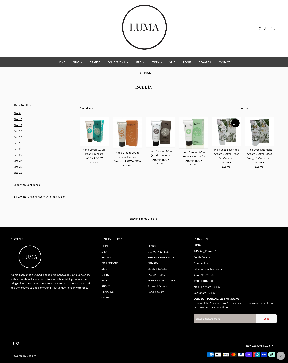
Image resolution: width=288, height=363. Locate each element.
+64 (196, 275)
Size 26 (18, 166)
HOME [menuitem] (62, 62)
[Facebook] (13, 346)
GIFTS (105, 274)
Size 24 (18, 160)
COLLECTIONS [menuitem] (117, 62)
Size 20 (18, 149)
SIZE (104, 268)
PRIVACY (153, 263)
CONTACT (107, 297)
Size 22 (18, 155)
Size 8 (17, 113)
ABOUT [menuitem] (187, 62)
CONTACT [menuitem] (224, 62)
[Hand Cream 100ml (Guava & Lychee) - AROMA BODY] (193, 133)
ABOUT (106, 286)
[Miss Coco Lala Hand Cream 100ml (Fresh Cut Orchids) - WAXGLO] (226, 131)
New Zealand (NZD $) (259, 345)
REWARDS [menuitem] (205, 62)
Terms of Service (158, 286)
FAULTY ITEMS (156, 274)
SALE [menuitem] (172, 62)
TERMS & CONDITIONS (161, 280)
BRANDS (107, 257)
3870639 (210, 275)
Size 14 (18, 131)
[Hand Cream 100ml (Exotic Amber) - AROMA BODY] (160, 132)
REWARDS (108, 291)
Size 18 (18, 143)
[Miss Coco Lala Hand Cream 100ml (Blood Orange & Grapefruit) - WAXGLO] (260, 131)
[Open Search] (260, 28)
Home (140, 72)
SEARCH (153, 246)
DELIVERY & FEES (158, 251)
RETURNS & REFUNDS (161, 257)
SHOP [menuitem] (76, 62)
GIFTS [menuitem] (156, 62)
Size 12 (18, 125)
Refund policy (156, 291)
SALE (105, 280)
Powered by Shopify (24, 355)
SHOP (105, 251)
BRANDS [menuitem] (95, 62)
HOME (105, 246)
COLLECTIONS (110, 263)
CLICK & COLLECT (158, 268)
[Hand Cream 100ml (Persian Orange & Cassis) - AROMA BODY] (127, 133)
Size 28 (18, 172)
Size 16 (18, 137)
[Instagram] (18, 346)
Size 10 (18, 119)
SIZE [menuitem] (139, 62)
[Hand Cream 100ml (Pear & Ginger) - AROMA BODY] (94, 131)
